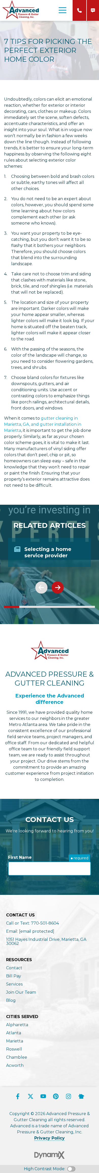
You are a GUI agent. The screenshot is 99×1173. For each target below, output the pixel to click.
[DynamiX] (49, 1155)
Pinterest (56, 1096)
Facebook (17, 1096)
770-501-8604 (79, 10)
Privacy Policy (49, 1138)
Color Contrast (71, 1168)
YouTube (43, 1096)
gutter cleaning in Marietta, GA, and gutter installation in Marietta (42, 424)
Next (58, 587)
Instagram (68, 1096)
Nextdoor (81, 1096)
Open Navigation (62, 10)
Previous (41, 587)
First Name (20, 857)
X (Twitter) (30, 1096)
